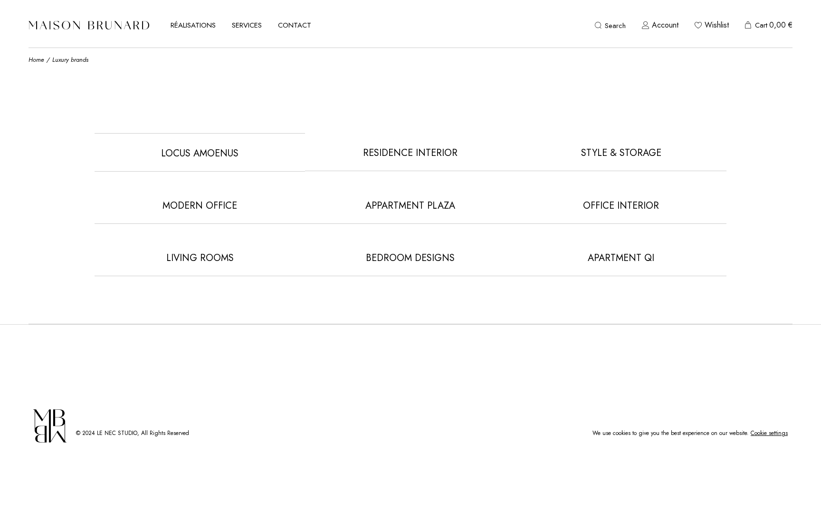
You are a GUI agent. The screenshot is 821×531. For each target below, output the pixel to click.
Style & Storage (621, 153)
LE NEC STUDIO (117, 433)
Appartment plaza (410, 205)
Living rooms (200, 258)
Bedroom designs (410, 258)
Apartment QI (621, 258)
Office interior (621, 205)
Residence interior (410, 153)
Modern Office (199, 205)
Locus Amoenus (200, 153)
